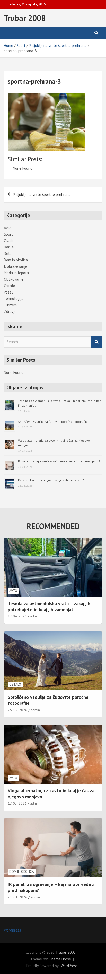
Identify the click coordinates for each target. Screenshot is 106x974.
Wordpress (12, 930)
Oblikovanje (13, 279)
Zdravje (10, 311)
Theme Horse (60, 958)
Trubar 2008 (25, 18)
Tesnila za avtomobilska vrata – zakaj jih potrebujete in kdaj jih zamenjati (49, 606)
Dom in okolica (16, 259)
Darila (9, 247)
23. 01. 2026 (17, 897)
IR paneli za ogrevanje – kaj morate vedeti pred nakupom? (59, 461)
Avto (7, 227)
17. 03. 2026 (17, 803)
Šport (8, 234)
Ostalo (9, 285)
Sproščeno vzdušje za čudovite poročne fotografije (53, 422)
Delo (8, 253)
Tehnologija (13, 298)
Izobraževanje (15, 266)
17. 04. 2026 (17, 616)
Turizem (10, 305)
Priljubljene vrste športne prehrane (42, 194)
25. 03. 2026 (17, 710)
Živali (8, 240)
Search (96, 342)
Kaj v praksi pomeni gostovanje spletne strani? (51, 480)
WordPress (69, 965)
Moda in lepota (16, 272)
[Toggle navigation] (10, 33)
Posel (8, 292)
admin (34, 616)
